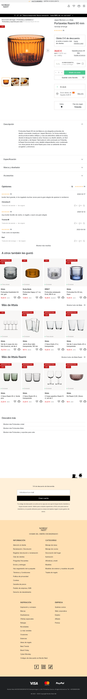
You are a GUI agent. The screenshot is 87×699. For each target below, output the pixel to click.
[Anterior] (4, 50)
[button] (59, 30)
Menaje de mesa (51, 545)
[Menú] (84, 5)
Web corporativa (61, 611)
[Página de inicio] (6, 6)
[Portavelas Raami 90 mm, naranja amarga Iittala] (26, 50)
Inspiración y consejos (28, 607)
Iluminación (49, 557)
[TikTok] (50, 666)
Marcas (22, 611)
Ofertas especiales (27, 619)
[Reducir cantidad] (55, 72)
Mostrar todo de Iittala (74, 305)
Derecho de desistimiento (22, 592)
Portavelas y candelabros (25, 20)
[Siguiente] (48, 50)
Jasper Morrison (60, 20)
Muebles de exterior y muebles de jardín (59, 568)
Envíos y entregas (19, 565)
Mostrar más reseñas (43, 245)
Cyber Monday (25, 654)
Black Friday (24, 650)
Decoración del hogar (8, 20)
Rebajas (23, 623)
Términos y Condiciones (21, 572)
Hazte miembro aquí (78, 42)
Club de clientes (19, 557)
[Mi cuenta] (68, 5)
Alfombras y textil (51, 561)
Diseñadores (24, 615)
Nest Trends (24, 646)
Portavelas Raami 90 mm (31, 21)
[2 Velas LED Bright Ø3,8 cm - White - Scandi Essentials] (57, 63)
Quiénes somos (60, 607)
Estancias (23, 638)
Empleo (57, 615)
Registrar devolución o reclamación (25, 553)
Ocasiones (24, 634)
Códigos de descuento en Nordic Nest (34, 658)
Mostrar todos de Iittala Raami (72, 357)
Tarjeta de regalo (51, 572)
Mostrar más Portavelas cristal (13, 424)
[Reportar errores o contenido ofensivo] (84, 205)
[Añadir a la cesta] (19, 297)
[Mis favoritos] (73, 5)
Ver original (21, 205)
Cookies (16, 580)
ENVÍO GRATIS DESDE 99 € (45, 1)
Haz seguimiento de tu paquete (24, 568)
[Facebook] (36, 666)
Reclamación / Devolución (22, 549)
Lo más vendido (26, 631)
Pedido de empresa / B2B (22, 588)
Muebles (48, 565)
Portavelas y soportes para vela (12, 21)
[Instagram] (43, 666)
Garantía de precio (19, 584)
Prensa (57, 623)
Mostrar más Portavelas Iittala (13, 428)
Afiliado (57, 619)
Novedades (24, 627)
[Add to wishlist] (15, 297)
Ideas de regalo (26, 642)
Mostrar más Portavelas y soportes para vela (19, 432)
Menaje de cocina (51, 549)
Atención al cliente (19, 545)
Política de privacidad (20, 576)
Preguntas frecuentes (20, 561)
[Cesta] (78, 5)
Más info (80, 94)
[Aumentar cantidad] (61, 72)
